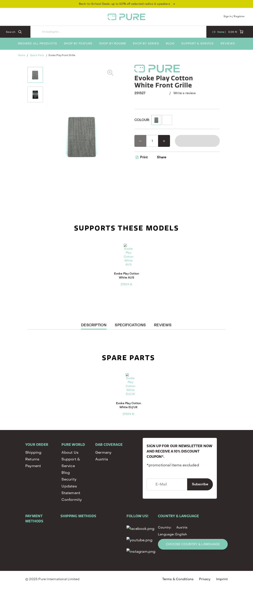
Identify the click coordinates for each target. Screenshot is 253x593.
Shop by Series (146, 43)
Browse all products (37, 43)
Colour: (141, 120)
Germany (103, 452)
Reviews (228, 43)
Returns (32, 459)
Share (161, 157)
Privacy (205, 579)
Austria (101, 459)
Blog (170, 43)
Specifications (130, 325)
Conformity (71, 499)
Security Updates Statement (70, 486)
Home (21, 55)
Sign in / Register (234, 16)
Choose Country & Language (193, 544)
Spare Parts (37, 55)
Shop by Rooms (112, 43)
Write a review (184, 93)
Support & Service (197, 43)
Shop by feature (78, 43)
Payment (33, 466)
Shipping (33, 452)
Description (94, 326)
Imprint (222, 579)
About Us (69, 452)
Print (143, 157)
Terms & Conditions (178, 579)
